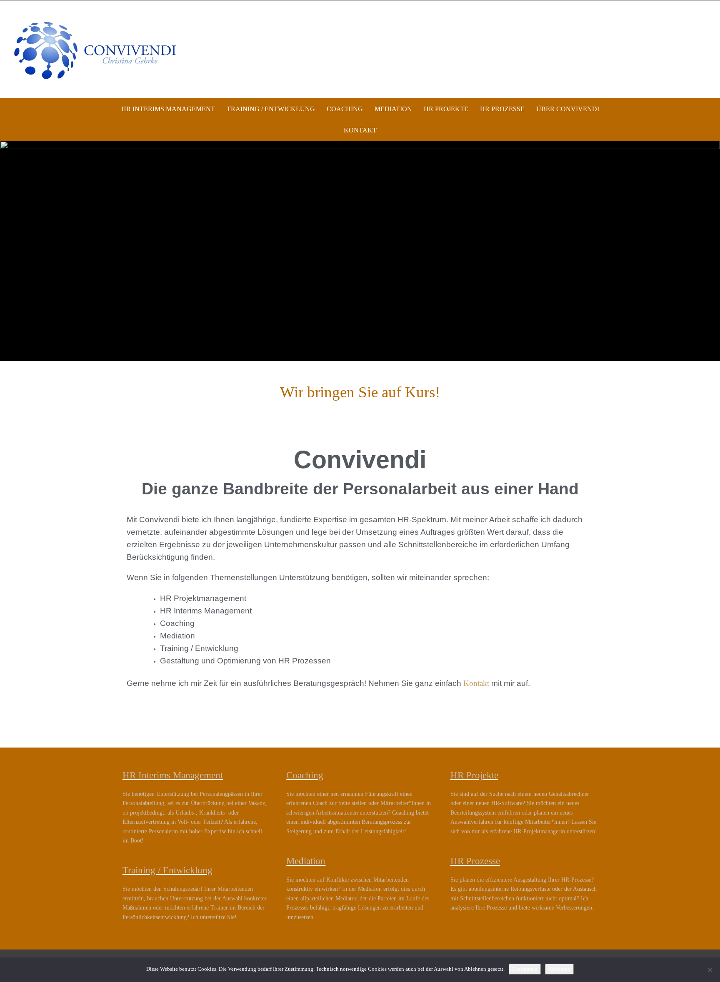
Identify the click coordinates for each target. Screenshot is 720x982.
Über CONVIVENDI (567, 108)
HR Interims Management (168, 108)
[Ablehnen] (709, 970)
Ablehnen (559, 969)
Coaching (345, 108)
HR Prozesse (502, 108)
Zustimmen (525, 969)
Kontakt (360, 130)
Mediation (393, 108)
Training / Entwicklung (271, 108)
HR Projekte (446, 108)
